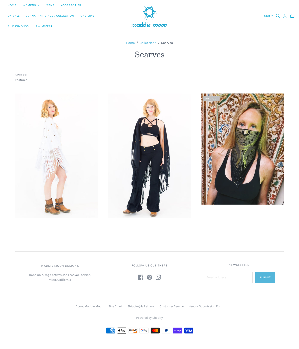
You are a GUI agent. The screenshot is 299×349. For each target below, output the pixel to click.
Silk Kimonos (18, 26)
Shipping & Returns (141, 306)
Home (12, 5)
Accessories (71, 5)
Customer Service (172, 306)
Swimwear (43, 26)
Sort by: (21, 74)
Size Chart (115, 306)
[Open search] (278, 16)
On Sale (14, 15)
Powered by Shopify (149, 318)
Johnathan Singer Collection (50, 15)
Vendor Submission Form (206, 306)
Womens (29, 5)
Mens (50, 5)
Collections (148, 43)
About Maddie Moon (89, 306)
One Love (87, 15)
